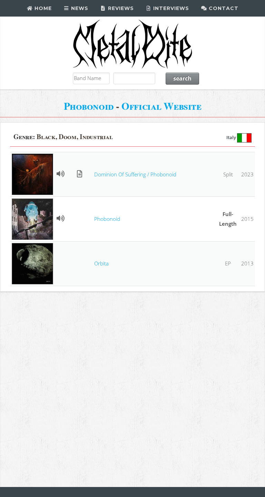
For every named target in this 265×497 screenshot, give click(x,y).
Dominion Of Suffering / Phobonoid (135, 174)
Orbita (101, 263)
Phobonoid (89, 105)
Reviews (120, 8)
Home (42, 8)
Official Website (161, 105)
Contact (222, 8)
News (78, 8)
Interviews (170, 8)
